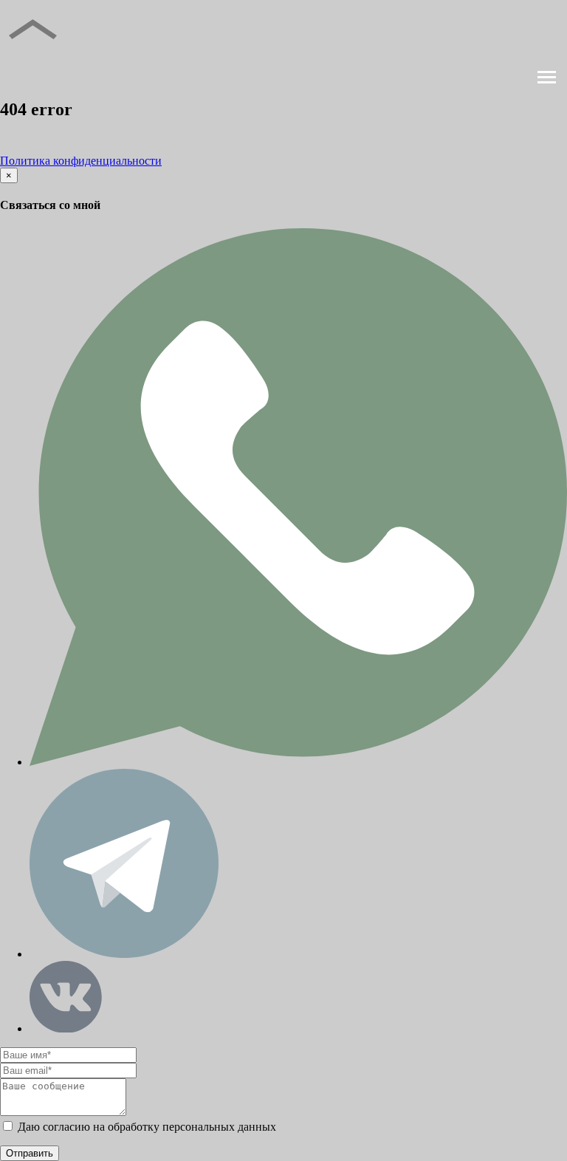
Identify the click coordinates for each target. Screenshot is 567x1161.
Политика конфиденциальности (81, 160)
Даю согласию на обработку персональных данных (145, 1126)
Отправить (29, 1153)
